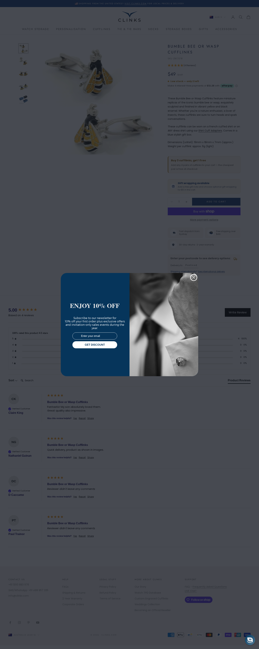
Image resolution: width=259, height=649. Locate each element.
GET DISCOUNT (95, 344)
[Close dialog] (194, 277)
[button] (250, 640)
